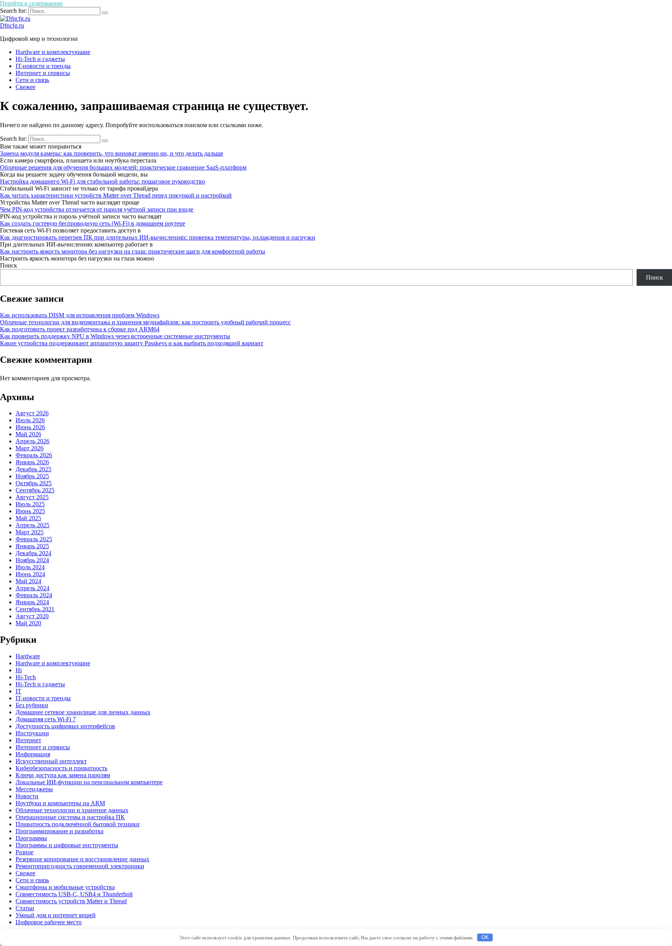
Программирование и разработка (59, 831)
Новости (27, 796)
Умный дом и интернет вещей (56, 915)
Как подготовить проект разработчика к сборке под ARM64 (79, 329)
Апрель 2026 (32, 441)
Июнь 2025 (30, 511)
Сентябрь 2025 (35, 490)
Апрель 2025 (32, 525)
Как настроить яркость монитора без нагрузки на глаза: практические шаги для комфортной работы (132, 251)
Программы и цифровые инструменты (67, 845)
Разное (24, 852)
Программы (31, 838)
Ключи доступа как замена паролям (63, 775)
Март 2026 (30, 448)
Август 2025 (32, 497)
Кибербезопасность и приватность (61, 768)
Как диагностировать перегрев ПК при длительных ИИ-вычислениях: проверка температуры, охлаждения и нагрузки (157, 237)
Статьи (25, 908)
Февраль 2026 (34, 455)
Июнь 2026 (30, 427)
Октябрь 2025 (34, 483)
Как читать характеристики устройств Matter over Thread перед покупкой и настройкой (116, 195)
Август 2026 (32, 413)
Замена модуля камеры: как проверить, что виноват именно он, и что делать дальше (111, 153)
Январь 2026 (32, 462)
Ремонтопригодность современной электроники (80, 866)
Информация (33, 754)
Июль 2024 (30, 567)
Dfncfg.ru (12, 25)
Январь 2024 (32, 602)
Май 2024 (28, 581)
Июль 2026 (30, 420)
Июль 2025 (30, 504)
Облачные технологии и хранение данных (72, 810)
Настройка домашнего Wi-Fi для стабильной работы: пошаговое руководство (102, 181)
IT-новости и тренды (43, 66)
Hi (19, 670)
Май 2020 (28, 623)
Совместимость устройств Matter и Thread (71, 901)
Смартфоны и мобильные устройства (65, 887)
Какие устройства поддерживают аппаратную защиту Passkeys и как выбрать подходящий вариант (131, 343)
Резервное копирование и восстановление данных (82, 859)
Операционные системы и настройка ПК (70, 817)
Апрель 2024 (32, 588)
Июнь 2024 (30, 574)
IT (18, 691)
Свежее (25, 87)
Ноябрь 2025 (32, 476)
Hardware (28, 656)
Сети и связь (32, 80)
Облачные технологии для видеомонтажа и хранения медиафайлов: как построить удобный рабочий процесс (145, 322)
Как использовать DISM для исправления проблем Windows (79, 315)
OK (485, 937)
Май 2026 (28, 434)
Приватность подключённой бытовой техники (78, 824)
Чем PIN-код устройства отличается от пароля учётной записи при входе (96, 209)
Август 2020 (32, 616)
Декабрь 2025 (33, 469)
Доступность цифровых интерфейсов (65, 726)
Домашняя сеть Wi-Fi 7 (46, 719)
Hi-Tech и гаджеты (40, 59)
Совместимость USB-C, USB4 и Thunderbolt (74, 894)
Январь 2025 (32, 546)
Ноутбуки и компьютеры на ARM (60, 803)
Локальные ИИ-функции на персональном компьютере (89, 782)
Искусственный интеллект (51, 761)
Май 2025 (28, 518)
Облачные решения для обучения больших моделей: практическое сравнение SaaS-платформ (123, 167)
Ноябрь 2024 (32, 560)
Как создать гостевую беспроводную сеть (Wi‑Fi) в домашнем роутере (92, 223)
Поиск (8, 265)
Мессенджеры (34, 789)
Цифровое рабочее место (49, 922)
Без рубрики (32, 705)
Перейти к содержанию (31, 3)
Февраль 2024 (34, 595)
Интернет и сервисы (43, 73)
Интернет (28, 740)
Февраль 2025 (34, 539)
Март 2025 (30, 532)
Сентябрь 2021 (35, 609)
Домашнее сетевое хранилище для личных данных (83, 712)
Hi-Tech (26, 677)
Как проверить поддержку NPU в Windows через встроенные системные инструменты (115, 336)
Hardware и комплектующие (53, 52)
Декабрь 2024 (33, 553)
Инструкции (32, 733)
